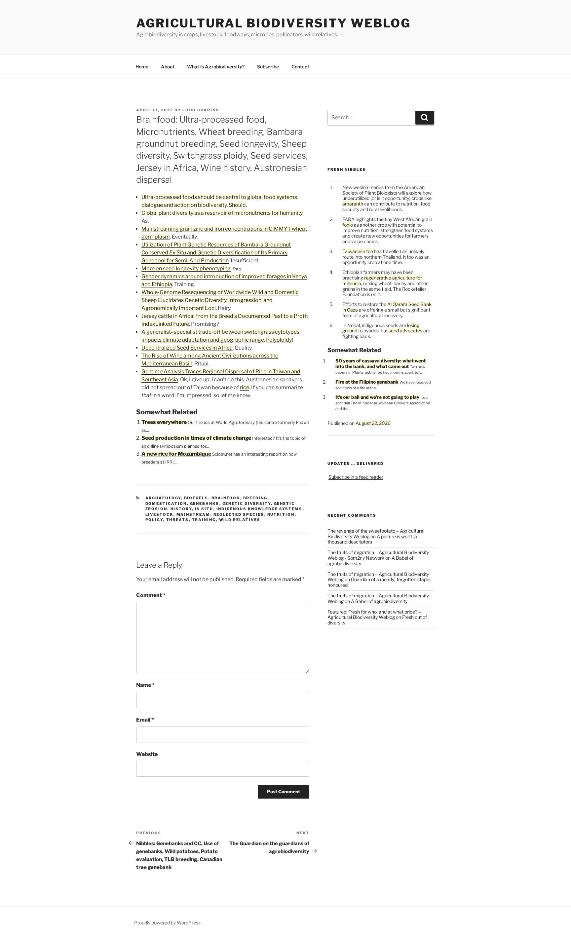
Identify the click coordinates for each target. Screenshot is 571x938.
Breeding (255, 498)
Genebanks (204, 503)
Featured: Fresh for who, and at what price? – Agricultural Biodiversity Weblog (374, 614)
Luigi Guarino (200, 110)
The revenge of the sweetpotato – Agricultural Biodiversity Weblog (375, 533)
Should (237, 205)
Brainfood (225, 498)
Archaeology (163, 498)
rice (244, 387)
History (181, 509)
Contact (300, 66)
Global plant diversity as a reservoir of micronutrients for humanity (221, 213)
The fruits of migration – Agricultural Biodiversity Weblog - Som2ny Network (378, 555)
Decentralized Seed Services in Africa (187, 348)
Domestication (166, 503)
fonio (347, 225)
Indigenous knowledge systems (259, 509)
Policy (154, 519)
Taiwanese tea (357, 251)
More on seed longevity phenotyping (186, 268)
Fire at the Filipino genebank (367, 382)
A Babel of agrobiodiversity (379, 601)
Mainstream (193, 514)
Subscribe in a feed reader (355, 477)
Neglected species (238, 514)
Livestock (159, 514)
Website (147, 754)
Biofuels (196, 498)
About (167, 66)
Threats (177, 519)
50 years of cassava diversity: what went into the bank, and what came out (380, 363)
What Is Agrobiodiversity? (216, 66)
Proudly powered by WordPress (167, 922)
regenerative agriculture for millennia (382, 280)
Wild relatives (240, 519)
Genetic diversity (246, 503)
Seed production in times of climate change (196, 438)
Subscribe (268, 66)
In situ (204, 509)
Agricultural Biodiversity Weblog (273, 23)
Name (145, 685)
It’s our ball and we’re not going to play (377, 397)
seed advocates (405, 330)
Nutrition (281, 514)
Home (141, 66)
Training (204, 519)
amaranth (352, 203)
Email (145, 720)
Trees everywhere (164, 422)
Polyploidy (279, 340)
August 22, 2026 (373, 423)
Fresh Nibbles (346, 169)
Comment (151, 595)
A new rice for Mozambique (176, 454)
